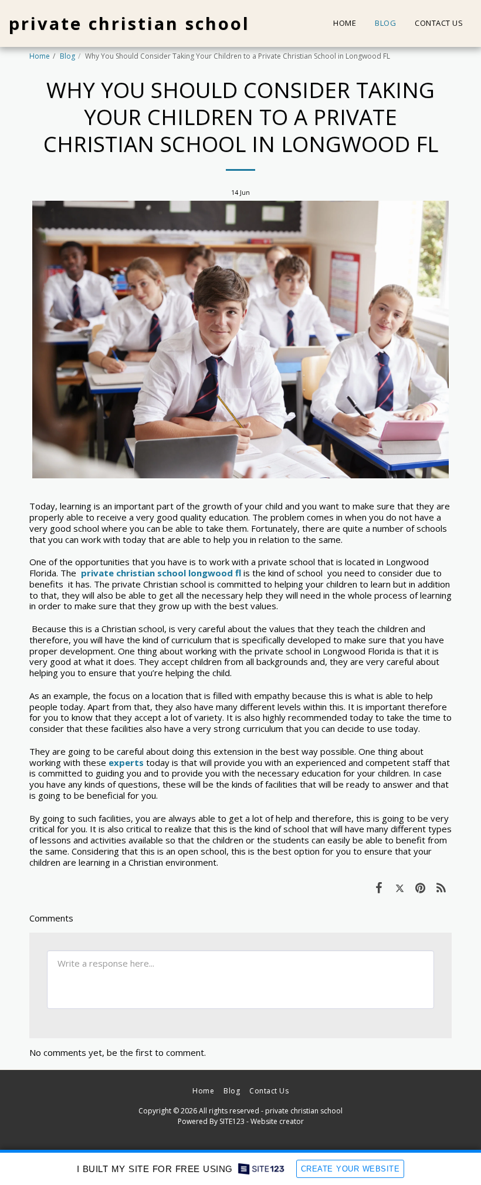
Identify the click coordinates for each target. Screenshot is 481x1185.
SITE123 (232, 1121)
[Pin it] (420, 887)
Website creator (277, 1121)
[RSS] (441, 887)
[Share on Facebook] (378, 887)
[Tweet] (400, 887)
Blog (67, 56)
